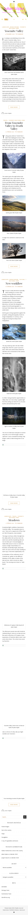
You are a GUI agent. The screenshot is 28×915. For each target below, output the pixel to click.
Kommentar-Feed (6, 894)
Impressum (22, 910)
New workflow (14, 283)
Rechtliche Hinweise (14, 910)
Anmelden (4, 886)
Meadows (14, 520)
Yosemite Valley (14, 31)
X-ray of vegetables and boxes (10, 841)
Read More (14, 107)
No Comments (19, 34)
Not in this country (6, 830)
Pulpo (3, 833)
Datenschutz (6, 910)
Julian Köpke (14, 9)
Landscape (5, 27)
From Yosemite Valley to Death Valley (14, 125)
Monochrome (14, 27)
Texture (22, 279)
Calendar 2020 (14, 854)
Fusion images (5, 826)
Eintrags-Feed (5, 890)
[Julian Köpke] (6, 19)
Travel (5, 120)
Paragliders (5, 837)
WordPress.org (6, 897)
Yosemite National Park (17, 27)
